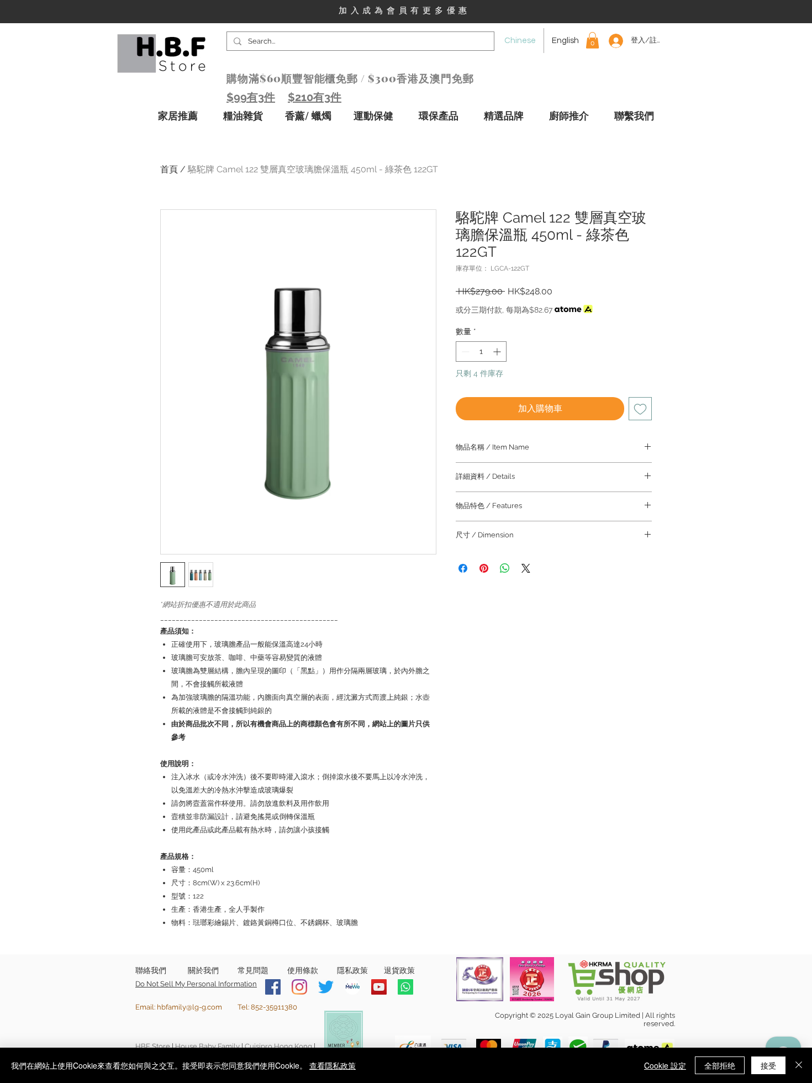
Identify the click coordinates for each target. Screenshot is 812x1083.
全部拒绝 (719, 1065)
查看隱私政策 (332, 1065)
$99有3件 (250, 97)
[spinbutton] (481, 351)
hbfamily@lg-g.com (189, 1007)
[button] (592, 40)
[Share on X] (525, 568)
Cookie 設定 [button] (665, 1065)
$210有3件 (314, 97)
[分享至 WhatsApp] (505, 568)
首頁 (169, 169)
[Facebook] (273, 987)
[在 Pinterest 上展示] (484, 568)
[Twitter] (326, 987)
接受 (768, 1065)
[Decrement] (464, 351)
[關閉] (798, 1065)
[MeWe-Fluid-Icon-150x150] (352, 987)
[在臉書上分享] (463, 568)
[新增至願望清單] (640, 408)
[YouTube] (379, 987)
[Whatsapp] (405, 987)
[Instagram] (299, 987)
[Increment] (498, 351)
